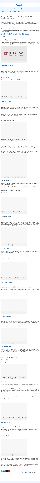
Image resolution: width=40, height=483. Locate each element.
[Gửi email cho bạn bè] (7, 471)
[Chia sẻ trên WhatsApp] (1, 471)
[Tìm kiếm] (38, 5)
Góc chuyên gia (11, 9)
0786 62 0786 (22, 464)
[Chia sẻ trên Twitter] (5, 471)
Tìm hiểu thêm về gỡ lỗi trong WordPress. (29, 472)
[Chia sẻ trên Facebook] (3, 471)
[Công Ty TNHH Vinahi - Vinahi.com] (19, 5)
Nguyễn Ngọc (11, 18)
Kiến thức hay (18, 9)
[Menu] (1, 5)
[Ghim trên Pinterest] (9, 471)
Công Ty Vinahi (3, 9)
